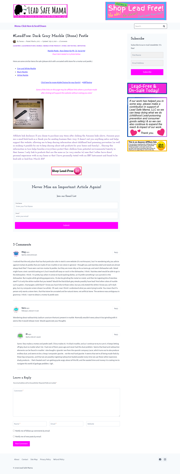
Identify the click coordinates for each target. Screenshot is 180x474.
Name (17, 424)
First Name (19, 203)
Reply (116, 252)
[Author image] (14, 41)
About (16, 459)
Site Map (34, 459)
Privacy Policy (45, 459)
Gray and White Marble (26, 68)
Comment (18, 391)
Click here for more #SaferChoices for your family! (61, 82)
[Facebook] (160, 459)
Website (90, 424)
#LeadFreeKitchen (29, 46)
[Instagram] (165, 459)
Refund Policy (58, 459)
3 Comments (63, 41)
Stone (64, 46)
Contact (25, 459)
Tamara (21, 41)
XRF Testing (71, 46)
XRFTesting (81, 46)
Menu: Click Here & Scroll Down (30, 26)
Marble (39, 46)
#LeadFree (17, 46)
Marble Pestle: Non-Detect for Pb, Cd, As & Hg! (66, 51)
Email (18, 213)
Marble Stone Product (52, 46)
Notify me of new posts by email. (28, 437)
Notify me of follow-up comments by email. (32, 431)
